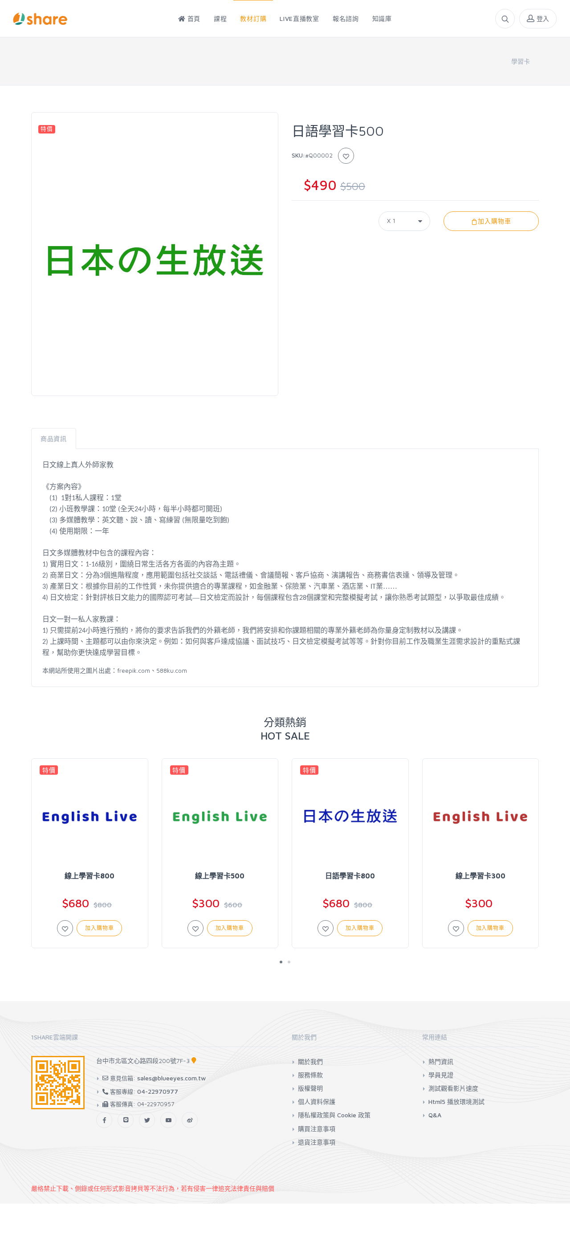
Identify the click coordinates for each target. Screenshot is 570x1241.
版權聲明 (310, 1088)
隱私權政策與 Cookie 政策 (334, 1115)
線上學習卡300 (480, 876)
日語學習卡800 (350, 876)
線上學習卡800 (89, 876)
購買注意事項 (316, 1128)
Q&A (434, 1115)
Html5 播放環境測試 (456, 1101)
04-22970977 (157, 1091)
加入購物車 (494, 221)
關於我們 (310, 1061)
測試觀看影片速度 (453, 1088)
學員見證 (440, 1075)
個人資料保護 (316, 1101)
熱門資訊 (440, 1061)
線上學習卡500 (219, 876)
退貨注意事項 (316, 1142)
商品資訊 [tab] (54, 438)
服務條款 (310, 1075)
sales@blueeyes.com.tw (171, 1078)
